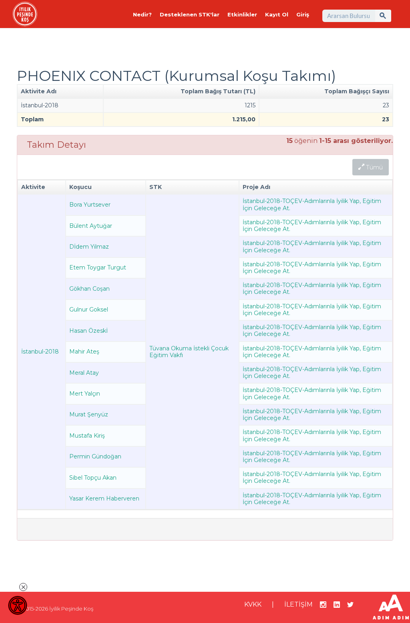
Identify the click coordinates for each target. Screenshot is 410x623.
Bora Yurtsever (90, 204)
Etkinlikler (242, 14)
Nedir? (142, 14)
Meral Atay (84, 372)
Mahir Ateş (84, 351)
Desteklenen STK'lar (189, 14)
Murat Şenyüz (88, 414)
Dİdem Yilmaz (89, 246)
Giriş (302, 14)
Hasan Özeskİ (88, 330)
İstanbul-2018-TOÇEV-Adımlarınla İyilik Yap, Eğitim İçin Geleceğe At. (312, 204)
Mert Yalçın (84, 393)
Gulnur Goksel (88, 309)
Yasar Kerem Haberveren (104, 498)
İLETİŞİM (298, 604)
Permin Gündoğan (95, 456)
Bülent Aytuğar (90, 225)
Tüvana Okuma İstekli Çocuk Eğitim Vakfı (189, 352)
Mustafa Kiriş (87, 435)
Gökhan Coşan (89, 288)
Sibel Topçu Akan (93, 477)
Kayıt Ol (276, 14)
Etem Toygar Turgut (97, 267)
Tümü (373, 167)
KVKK (252, 604)
